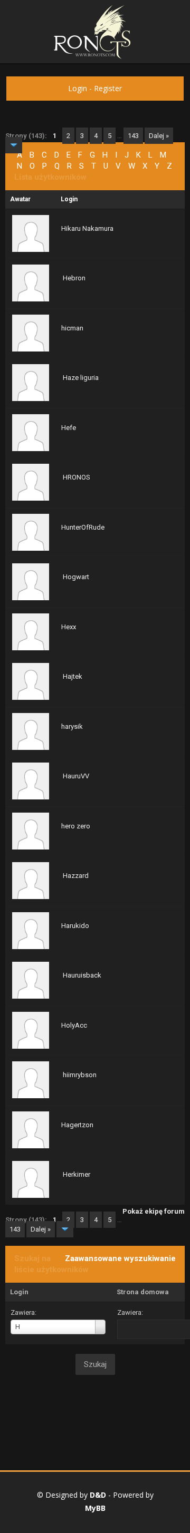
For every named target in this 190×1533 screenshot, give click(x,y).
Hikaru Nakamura (87, 228)
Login (77, 88)
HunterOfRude (82, 527)
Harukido (75, 926)
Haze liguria (81, 378)
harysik (72, 726)
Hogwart (76, 577)
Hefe (68, 428)
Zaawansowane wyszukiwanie (120, 1258)
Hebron (74, 278)
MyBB (95, 1508)
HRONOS (76, 477)
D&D (98, 1495)
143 (133, 136)
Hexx (68, 627)
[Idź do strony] (13, 145)
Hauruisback (82, 975)
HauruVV (76, 776)
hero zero (75, 826)
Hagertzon (77, 1125)
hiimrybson (80, 1075)
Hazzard (76, 876)
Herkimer (76, 1174)
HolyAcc (74, 1025)
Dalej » (159, 136)
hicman (72, 328)
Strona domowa (143, 1292)
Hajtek (72, 676)
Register (108, 88)
